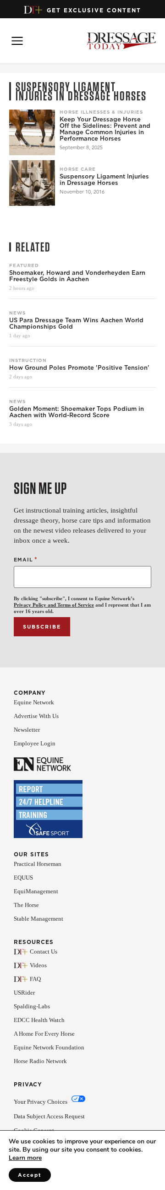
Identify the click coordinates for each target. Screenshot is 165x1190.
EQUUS (23, 877)
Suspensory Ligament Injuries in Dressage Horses (104, 179)
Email (26, 559)
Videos (38, 965)
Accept (30, 1175)
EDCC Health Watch (39, 1020)
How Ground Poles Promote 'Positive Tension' (79, 368)
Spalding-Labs (32, 1006)
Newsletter (27, 729)
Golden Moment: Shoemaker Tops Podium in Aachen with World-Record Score (76, 412)
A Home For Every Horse (44, 1033)
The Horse (26, 905)
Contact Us (43, 951)
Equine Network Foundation (49, 1047)
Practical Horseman (37, 863)
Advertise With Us (36, 716)
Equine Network (34, 702)
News (17, 312)
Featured (24, 265)
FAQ (35, 978)
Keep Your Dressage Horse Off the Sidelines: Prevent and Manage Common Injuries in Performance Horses (105, 129)
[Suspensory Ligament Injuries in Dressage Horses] (32, 183)
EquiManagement (36, 891)
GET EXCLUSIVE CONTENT (94, 10)
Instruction (28, 360)
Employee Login (34, 743)
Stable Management (38, 918)
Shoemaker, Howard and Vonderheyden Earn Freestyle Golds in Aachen (77, 276)
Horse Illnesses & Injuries (101, 112)
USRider (24, 992)
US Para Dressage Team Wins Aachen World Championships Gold (76, 323)
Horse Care (78, 169)
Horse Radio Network (40, 1061)
